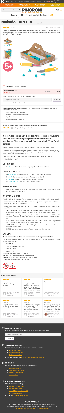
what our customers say (16, 352)
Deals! (50, 15)
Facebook (35, 357)
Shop (7, 1)
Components (53, 17)
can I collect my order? (15, 393)
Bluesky (26, 1)
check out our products (15, 355)
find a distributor (13, 375)
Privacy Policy (31, 408)
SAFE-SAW (11, 167)
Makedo (39, 23)
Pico (22, 15)
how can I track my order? (16, 386)
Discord (39, 1)
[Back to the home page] (32, 10)
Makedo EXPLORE (53, 293)
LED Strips (17, 17)
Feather (33, 17)
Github (45, 1)
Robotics (38, 17)
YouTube (33, 1)
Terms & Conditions (20, 408)
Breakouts (43, 15)
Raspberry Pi (15, 15)
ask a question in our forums (17, 370)
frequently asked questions (20, 396)
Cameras (10, 17)
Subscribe (9, 338)
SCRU (10, 177)
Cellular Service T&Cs (43, 408)
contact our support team (16, 372)
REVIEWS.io (10, 295)
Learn (11, 1)
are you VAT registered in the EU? (18, 391)
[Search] (19, 10)
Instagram (41, 357)
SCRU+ (11, 179)
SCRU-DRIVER (12, 174)
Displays (4, 17)
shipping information (15, 368)
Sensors (23, 17)
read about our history (15, 350)
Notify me (57, 99)
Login (55, 2)
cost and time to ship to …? (16, 388)
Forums (21, 1)
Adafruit (36, 15)
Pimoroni (29, 15)
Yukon (60, 17)
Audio (27, 17)
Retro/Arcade (45, 17)
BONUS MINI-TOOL (13, 182)
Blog (16, 1)
